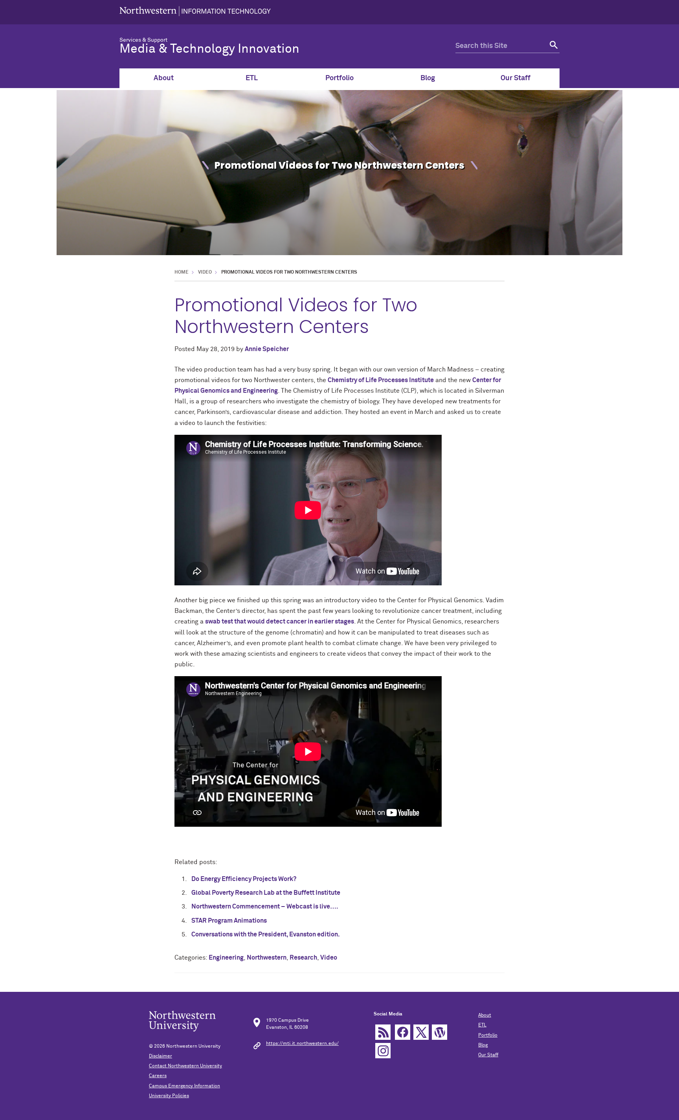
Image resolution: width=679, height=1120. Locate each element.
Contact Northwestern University (185, 1066)
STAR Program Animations (229, 921)
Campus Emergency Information (184, 1086)
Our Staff (515, 78)
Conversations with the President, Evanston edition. (265, 934)
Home (181, 272)
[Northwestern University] (195, 12)
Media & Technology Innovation (209, 49)
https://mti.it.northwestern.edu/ (302, 1043)
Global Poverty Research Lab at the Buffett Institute (265, 893)
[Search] (553, 46)
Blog (427, 78)
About (164, 78)
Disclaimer (160, 1056)
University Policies (169, 1096)
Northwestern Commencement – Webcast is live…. (264, 906)
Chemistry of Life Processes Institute (381, 380)
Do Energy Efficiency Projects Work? (243, 879)
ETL (252, 78)
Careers (158, 1076)
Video (205, 272)
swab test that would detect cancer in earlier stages (279, 621)
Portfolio (339, 78)
